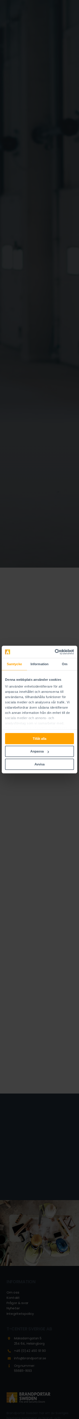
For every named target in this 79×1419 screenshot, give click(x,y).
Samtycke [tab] (14, 664)
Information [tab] (39, 664)
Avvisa (39, 764)
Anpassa (37, 751)
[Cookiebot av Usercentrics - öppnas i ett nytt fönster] (56, 652)
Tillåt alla (39, 738)
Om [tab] (64, 664)
